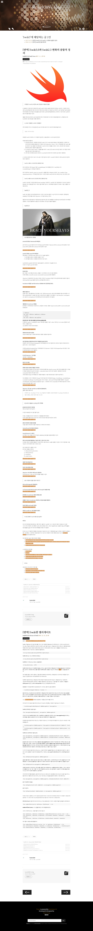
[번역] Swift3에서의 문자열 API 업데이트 (30, 591)
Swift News (31, 584)
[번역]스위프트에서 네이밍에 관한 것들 (30, 844)
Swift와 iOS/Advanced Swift (30, 635)
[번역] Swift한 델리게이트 (39, 42)
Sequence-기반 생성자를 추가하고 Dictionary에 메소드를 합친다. (39, 539)
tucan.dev (32, 600)
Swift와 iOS (26, 584)
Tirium (38, 909)
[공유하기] (28, 579)
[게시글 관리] (29, 579)
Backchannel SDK (29, 699)
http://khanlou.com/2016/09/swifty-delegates (35, 640)
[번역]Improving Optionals (28, 845)
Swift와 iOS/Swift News (29, 56)
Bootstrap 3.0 (53, 909)
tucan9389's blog (29, 614)
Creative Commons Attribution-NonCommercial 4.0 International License (54, 923)
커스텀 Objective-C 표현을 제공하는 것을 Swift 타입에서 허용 (38, 554)
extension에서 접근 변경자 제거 (32, 572)
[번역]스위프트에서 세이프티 (28, 847)
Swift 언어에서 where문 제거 (31, 568)
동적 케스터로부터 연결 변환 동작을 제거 (34, 556)
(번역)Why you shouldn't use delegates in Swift (32, 850)
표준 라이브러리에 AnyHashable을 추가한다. (35, 545)
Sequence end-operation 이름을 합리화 (34, 558)
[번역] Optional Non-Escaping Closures (30, 848)
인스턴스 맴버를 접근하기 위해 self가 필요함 (35, 570)
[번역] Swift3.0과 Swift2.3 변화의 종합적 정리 (44, 40)
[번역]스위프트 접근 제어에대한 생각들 (30, 588)
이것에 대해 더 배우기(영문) (29, 250)
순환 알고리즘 (28, 551)
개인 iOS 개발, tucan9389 (30, 616)
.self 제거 (27, 552)
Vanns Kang (46, 913)
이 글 (60, 669)
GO (63, 920)
